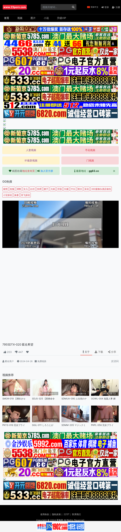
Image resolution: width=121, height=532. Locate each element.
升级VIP (61, 18)
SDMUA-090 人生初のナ (74, 398)
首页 (6, 18)
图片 (33, 18)
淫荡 (59, 189)
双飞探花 (25, 195)
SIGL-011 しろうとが (42, 425)
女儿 (25, 189)
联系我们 (76, 514)
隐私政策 (56, 514)
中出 (73, 189)
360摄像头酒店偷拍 (101, 189)
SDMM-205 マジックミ (73, 425)
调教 (19, 189)
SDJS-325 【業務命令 (43, 398)
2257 (66, 514)
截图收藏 (23, 170)
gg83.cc (94, 170)
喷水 (80, 189)
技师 (39, 189)
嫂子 (46, 189)
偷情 (5, 189)
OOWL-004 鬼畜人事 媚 (103, 398)
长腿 (66, 189)
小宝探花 (7, 195)
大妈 (53, 189)
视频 (19, 18)
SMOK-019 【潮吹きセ (13, 398)
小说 (46, 18)
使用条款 (44, 514)
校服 (12, 189)
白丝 (32, 189)
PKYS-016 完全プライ (13, 425)
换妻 (16, 195)
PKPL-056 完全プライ (102, 425)
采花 (86, 189)
